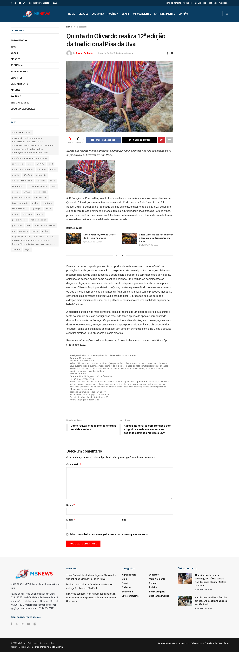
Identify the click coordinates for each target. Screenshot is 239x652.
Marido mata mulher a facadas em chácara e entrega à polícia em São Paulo (211, 601)
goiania (16, 192)
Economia (98, 14)
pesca (15, 214)
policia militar (19, 220)
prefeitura (17, 226)
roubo (35, 231)
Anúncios (187, 3)
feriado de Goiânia (38, 186)
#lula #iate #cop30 (21, 132)
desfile (15, 175)
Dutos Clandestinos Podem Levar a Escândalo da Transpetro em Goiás (156, 237)
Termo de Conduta (173, 3)
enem (53, 181)
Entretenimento (164, 14)
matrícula (47, 203)
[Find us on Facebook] (11, 3)
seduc (45, 231)
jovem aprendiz (20, 203)
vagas (28, 250)
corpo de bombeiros (22, 170)
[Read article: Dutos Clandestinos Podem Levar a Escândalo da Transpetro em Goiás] (129, 238)
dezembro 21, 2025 (93, 242)
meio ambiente (20, 209)
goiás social (40, 192)
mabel (35, 203)
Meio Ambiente (142, 14)
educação (41, 175)
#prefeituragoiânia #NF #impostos (29, 158)
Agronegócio (19, 40)
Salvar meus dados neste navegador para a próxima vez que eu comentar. (109, 534)
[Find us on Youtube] (20, 3)
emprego (41, 181)
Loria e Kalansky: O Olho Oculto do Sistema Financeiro (99, 236)
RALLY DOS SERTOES (45, 226)
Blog (14, 46)
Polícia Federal (38, 220)
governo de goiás (21, 198)
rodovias (23, 231)
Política (112, 14)
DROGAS (28, 175)
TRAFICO (16, 250)
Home (71, 14)
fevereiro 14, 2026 (106, 53)
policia (40, 214)
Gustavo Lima (41, 198)
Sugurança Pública (23, 109)
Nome (70, 505)
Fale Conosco (200, 3)
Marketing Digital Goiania (51, 647)
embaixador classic (22, 181)
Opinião (183, 14)
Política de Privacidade (218, 3)
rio (13, 231)
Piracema (27, 214)
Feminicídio (18, 186)
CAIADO (40, 164)
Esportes (16, 77)
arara (30, 164)
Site (124, 519)
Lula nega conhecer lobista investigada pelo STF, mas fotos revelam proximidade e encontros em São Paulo (91, 597)
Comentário (73, 464)
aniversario (17, 164)
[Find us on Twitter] (15, 3)
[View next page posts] (122, 255)
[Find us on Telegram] (34, 624)
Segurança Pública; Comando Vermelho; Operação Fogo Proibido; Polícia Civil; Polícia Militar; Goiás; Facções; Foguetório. (34, 240)
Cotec (53, 170)
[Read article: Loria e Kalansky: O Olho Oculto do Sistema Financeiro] (73, 238)
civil (51, 164)
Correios (41, 170)
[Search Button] (227, 14)
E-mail (70, 519)
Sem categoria (80, 27)
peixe (48, 209)
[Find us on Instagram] (23, 624)
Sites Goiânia (33, 647)
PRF (28, 226)
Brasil (125, 14)
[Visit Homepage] (37, 14)
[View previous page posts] (116, 255)
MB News (22, 643)
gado (54, 186)
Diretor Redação (84, 53)
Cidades (83, 14)
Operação (37, 209)
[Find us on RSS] (24, 3)
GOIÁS (27, 192)
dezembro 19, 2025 (149, 245)
